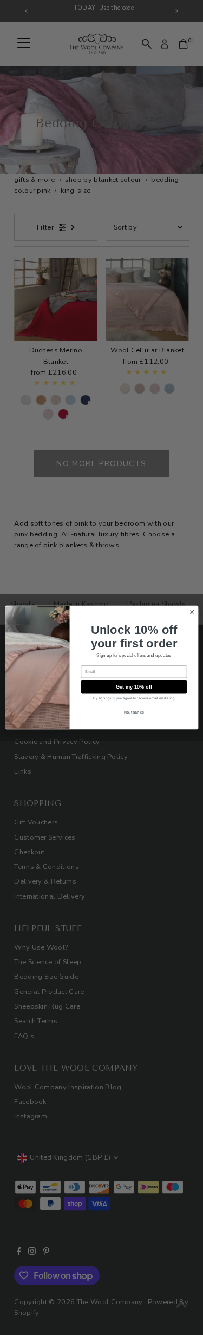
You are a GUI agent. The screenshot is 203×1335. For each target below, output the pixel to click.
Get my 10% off (133, 687)
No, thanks (133, 712)
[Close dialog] (191, 611)
